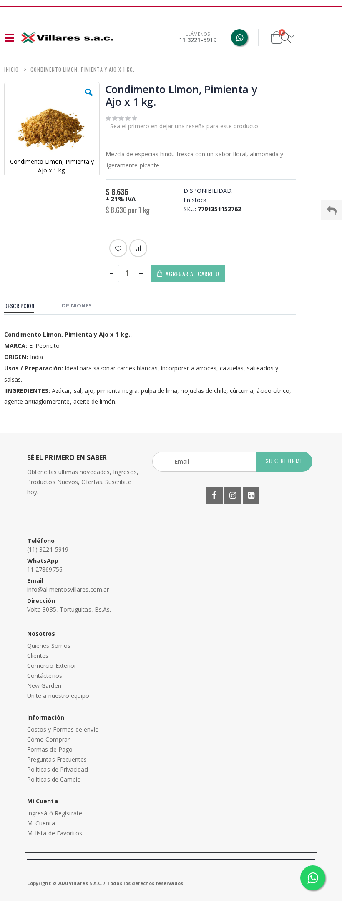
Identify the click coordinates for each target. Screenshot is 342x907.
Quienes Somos (48, 646)
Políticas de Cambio (54, 779)
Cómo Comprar (48, 739)
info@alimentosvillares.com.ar (68, 589)
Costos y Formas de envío (63, 729)
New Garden (44, 686)
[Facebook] (214, 495)
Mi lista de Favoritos (54, 833)
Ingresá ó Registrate (54, 813)
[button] (88, 98)
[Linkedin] (251, 495)
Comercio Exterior (51, 666)
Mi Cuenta (41, 823)
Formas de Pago (50, 749)
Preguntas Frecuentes (57, 759)
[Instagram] (232, 495)
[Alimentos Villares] (67, 37)
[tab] (25, 306)
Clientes (38, 656)
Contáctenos (44, 676)
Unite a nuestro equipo (58, 696)
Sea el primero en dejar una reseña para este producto (184, 126)
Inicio (11, 69)
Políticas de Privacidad (57, 769)
